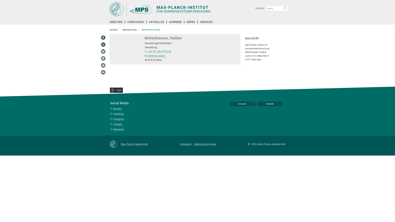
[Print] (103, 72)
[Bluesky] (103, 51)
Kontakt (270, 104)
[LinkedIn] (103, 44)
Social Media (119, 103)
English (260, 8)
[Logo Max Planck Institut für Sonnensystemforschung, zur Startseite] (167, 9)
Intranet (242, 104)
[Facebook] (103, 37)
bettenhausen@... (157, 55)
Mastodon (118, 129)
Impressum (186, 144)
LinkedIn (117, 124)
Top (118, 90)
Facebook (118, 113)
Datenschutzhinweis (205, 144)
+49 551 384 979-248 (159, 51)
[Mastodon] (103, 58)
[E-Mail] (103, 65)
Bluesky (117, 108)
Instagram (118, 119)
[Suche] (284, 8)
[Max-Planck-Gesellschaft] (115, 144)
